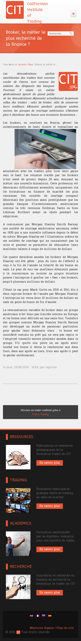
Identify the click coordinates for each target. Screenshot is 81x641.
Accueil (22, 64)
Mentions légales (42, 628)
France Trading (36, 414)
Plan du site (65, 628)
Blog (31, 64)
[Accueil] (15, 9)
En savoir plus (50, 462)
